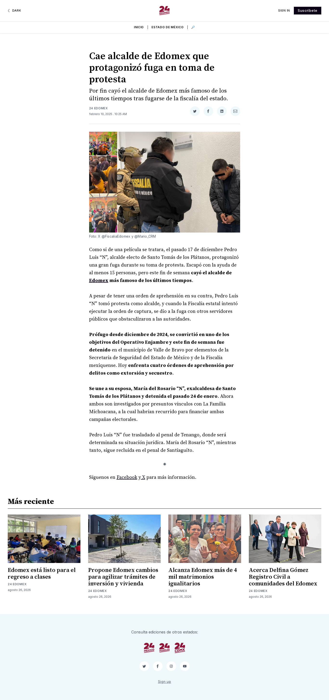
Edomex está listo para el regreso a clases (42, 574)
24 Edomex (98, 108)
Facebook (127, 477)
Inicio (139, 27)
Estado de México (167, 27)
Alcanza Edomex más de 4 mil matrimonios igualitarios (202, 577)
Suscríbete (307, 10)
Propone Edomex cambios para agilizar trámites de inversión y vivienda (123, 577)
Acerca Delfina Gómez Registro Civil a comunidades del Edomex (283, 577)
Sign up (164, 681)
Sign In (284, 10)
